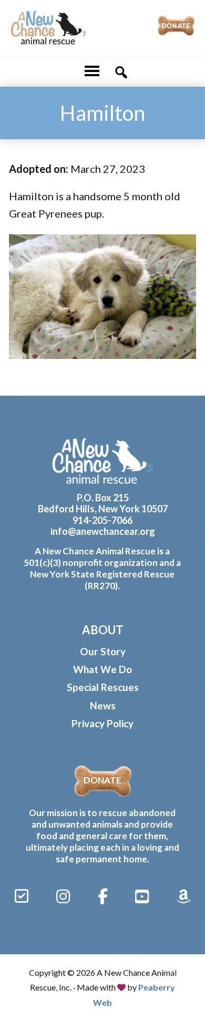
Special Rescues (103, 687)
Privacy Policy (102, 723)
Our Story (103, 651)
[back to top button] (182, 974)
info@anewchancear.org (102, 531)
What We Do (102, 669)
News (103, 705)
